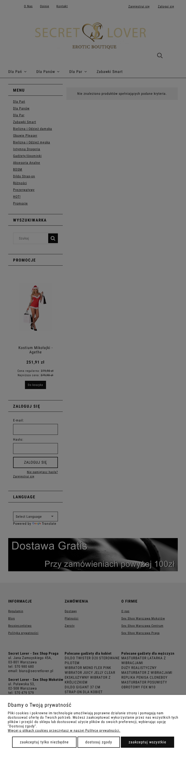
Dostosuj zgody (98, 742)
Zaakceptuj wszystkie (147, 742)
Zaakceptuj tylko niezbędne (44, 742)
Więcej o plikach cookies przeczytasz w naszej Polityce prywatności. (64, 730)
